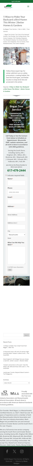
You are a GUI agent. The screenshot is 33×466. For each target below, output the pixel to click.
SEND (9, 270)
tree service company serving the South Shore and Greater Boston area (15, 432)
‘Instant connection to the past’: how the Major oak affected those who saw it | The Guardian (16, 366)
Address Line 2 (12, 223)
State (9, 238)
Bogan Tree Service (11, 29)
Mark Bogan (14, 411)
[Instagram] (21, 451)
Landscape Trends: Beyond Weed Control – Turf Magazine (16, 373)
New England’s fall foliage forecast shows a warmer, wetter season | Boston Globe (16, 360)
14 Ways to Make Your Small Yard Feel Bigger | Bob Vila (15, 346)
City (9, 231)
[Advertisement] (16, 311)
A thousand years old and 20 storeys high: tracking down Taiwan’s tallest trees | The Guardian (16, 353)
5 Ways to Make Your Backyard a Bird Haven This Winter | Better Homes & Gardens (16, 89)
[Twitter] (14, 451)
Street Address (12, 215)
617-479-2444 (16, 1)
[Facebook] (7, 451)
